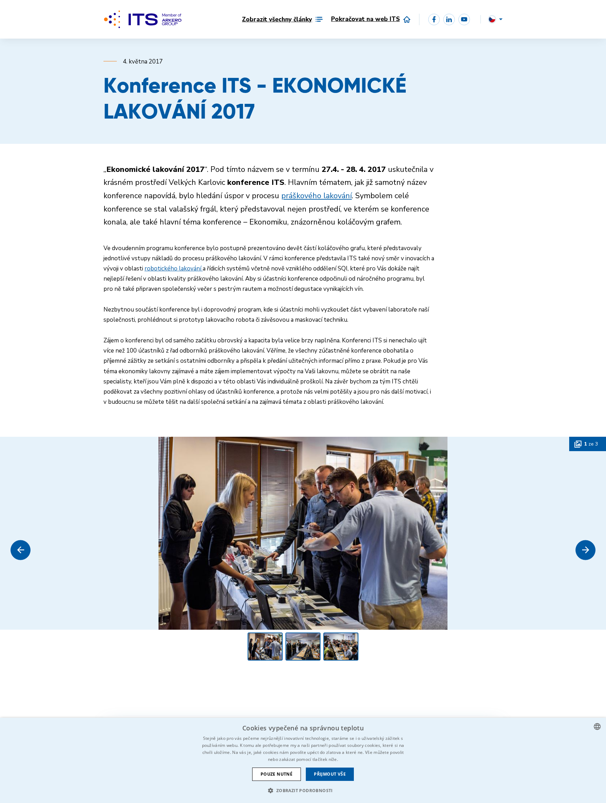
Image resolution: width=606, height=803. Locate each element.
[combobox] (597, 726)
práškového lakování (316, 195)
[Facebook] (434, 19)
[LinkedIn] (449, 19)
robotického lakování (173, 269)
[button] (21, 550)
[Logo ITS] (142, 19)
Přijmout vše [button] (330, 774)
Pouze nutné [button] (276, 774)
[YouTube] (464, 19)
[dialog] (303, 760)
